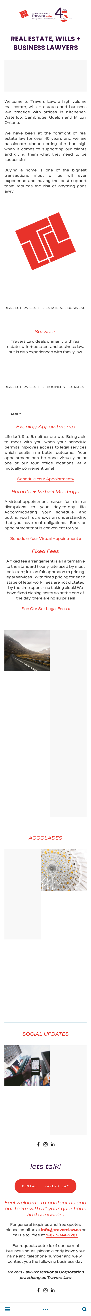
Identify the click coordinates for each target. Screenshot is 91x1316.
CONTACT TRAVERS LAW (45, 1186)
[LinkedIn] (52, 1144)
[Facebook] (38, 1144)
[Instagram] (45, 1144)
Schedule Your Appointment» (45, 479)
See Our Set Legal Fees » (45, 609)
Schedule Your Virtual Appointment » (45, 538)
